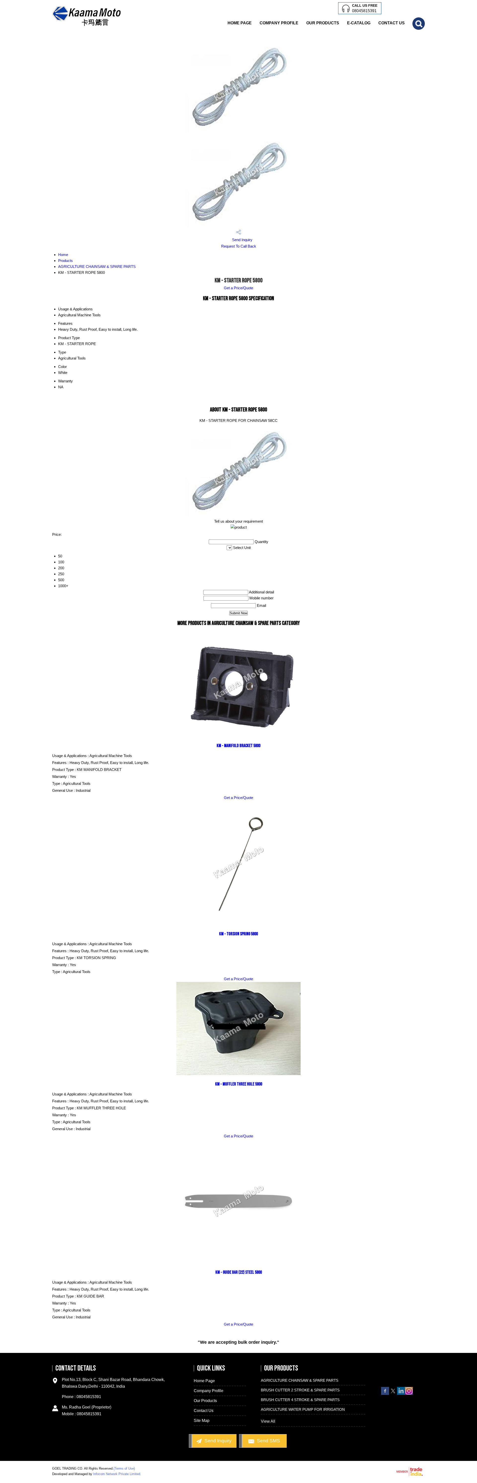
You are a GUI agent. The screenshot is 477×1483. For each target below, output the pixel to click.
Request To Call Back (238, 246)
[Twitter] (393, 1394)
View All (268, 1421)
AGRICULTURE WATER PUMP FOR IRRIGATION (303, 1409)
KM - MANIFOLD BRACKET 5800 (238, 745)
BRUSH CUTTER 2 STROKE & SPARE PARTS (300, 1390)
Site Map (201, 1420)
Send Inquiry (241, 240)
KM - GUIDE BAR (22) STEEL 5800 (238, 1272)
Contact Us (391, 23)
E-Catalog (358, 23)
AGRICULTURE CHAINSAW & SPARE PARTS (97, 266)
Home (63, 255)
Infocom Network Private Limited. (117, 1474)
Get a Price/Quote (238, 288)
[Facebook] (385, 1394)
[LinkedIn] (401, 1394)
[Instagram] (409, 1394)
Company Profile (279, 23)
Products (65, 260)
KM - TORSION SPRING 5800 (238, 934)
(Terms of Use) (124, 1468)
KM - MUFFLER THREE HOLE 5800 (238, 1084)
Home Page (240, 23)
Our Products (322, 23)
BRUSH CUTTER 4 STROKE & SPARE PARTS (300, 1400)
